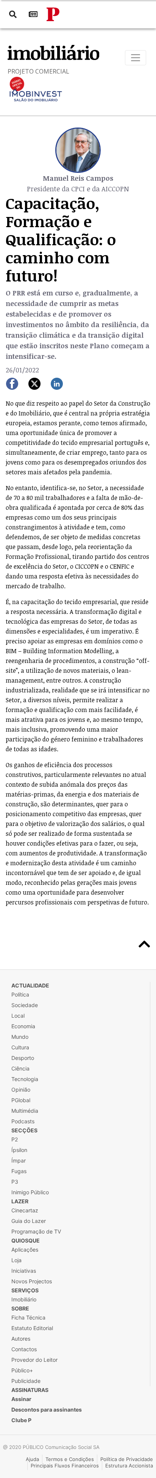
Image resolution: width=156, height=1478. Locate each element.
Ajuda (32, 1459)
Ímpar (18, 1160)
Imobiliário (23, 1299)
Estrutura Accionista (129, 1466)
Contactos (24, 1349)
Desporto (22, 1058)
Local (18, 1015)
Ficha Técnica (28, 1317)
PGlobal (20, 1100)
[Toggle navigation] (135, 57)
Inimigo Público (30, 1192)
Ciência (20, 1068)
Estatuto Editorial (32, 1328)
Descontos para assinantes (46, 1409)
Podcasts (22, 1121)
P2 (14, 1139)
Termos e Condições (69, 1459)
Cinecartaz (24, 1210)
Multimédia (24, 1110)
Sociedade (24, 1005)
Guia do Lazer (28, 1221)
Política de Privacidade (126, 1459)
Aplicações (24, 1249)
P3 (14, 1181)
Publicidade (26, 1381)
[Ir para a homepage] (53, 14)
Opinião (20, 1089)
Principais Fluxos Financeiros (65, 1466)
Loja (16, 1260)
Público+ (22, 1370)
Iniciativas (23, 1270)
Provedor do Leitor (34, 1359)
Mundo (19, 1037)
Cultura (20, 1047)
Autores (20, 1338)
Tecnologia (24, 1079)
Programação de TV (36, 1231)
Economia (23, 1026)
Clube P (21, 1420)
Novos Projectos (31, 1281)
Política (20, 994)
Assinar (21, 1399)
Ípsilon (19, 1150)
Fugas (19, 1171)
